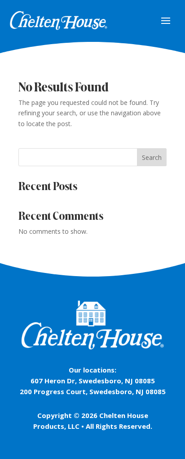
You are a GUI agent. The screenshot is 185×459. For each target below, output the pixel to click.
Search (152, 157)
